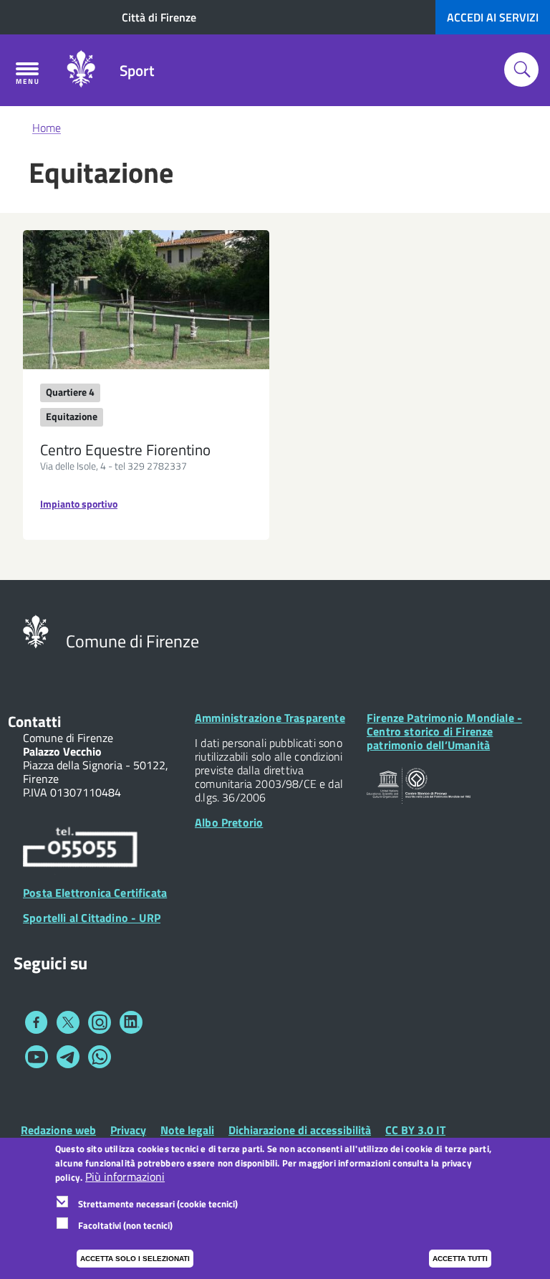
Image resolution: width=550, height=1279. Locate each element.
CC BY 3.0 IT (415, 1129)
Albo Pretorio (229, 822)
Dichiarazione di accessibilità (299, 1129)
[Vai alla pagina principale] (81, 70)
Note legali (187, 1129)
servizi (493, 17)
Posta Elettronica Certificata (95, 892)
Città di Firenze (159, 17)
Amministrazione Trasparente (270, 717)
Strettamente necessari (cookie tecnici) (158, 1204)
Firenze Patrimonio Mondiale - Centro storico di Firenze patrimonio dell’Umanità (444, 731)
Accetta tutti (460, 1259)
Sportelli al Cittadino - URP (91, 917)
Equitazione (71, 416)
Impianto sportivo (78, 503)
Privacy (128, 1129)
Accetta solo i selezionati (135, 1259)
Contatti (34, 721)
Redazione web (58, 1129)
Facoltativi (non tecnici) (125, 1225)
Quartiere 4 (70, 391)
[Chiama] (80, 848)
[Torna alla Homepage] (36, 630)
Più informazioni (125, 1177)
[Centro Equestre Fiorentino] (146, 299)
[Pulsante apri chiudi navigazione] (27, 73)
